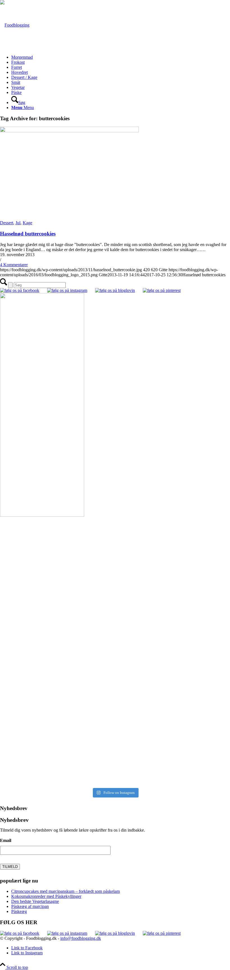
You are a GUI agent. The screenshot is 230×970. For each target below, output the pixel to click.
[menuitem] (120, 57)
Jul (17, 222)
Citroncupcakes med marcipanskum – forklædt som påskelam (65, 891)
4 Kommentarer (14, 264)
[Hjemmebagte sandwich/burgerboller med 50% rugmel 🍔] (173, 619)
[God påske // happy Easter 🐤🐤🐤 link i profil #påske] (173, 685)
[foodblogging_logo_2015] (14, 25)
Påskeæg (19, 911)
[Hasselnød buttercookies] (69, 130)
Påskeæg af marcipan (30, 906)
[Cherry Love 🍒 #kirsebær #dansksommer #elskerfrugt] (57, 619)
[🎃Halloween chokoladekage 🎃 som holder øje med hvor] (57, 553)
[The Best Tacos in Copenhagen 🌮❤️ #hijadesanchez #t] (173, 553)
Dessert (6, 222)
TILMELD (10, 867)
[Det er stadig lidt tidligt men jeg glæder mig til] (57, 685)
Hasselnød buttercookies (28, 234)
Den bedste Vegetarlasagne (35, 901)
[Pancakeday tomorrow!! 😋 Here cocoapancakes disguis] (173, 751)
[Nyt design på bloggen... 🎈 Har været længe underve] (57, 751)
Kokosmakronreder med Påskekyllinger (46, 896)
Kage (27, 222)
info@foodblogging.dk (80, 938)
